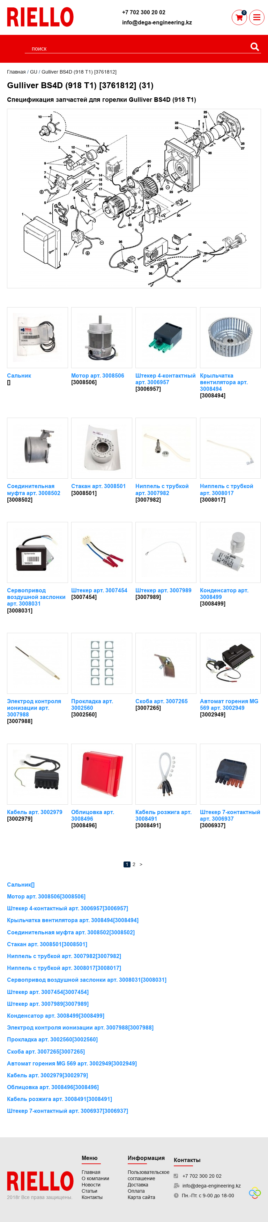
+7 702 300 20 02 (143, 12)
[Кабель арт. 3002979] (37, 774)
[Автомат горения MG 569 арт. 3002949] (230, 663)
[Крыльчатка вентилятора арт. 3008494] (230, 337)
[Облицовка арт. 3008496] (101, 774)
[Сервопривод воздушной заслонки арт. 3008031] (37, 552)
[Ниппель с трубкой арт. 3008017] (230, 448)
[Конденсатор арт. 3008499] (230, 552)
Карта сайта (141, 1197)
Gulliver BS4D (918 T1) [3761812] (79, 72)
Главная (16, 72)
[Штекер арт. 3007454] (101, 552)
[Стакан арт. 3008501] (101, 448)
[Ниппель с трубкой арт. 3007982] (165, 448)
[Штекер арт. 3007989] (165, 552)
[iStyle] (255, 1197)
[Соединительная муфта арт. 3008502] (37, 448)
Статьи (89, 1191)
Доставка (138, 1184)
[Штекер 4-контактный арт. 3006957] (165, 337)
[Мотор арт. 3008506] (101, 337)
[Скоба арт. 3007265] (165, 663)
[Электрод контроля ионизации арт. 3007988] (37, 663)
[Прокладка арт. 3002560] (101, 663)
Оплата (136, 1191)
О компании (95, 1178)
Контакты (92, 1197)
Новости (91, 1184)
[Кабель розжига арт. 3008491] (165, 774)
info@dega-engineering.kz (157, 22)
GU (33, 72)
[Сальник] (37, 337)
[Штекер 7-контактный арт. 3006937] (230, 774)
